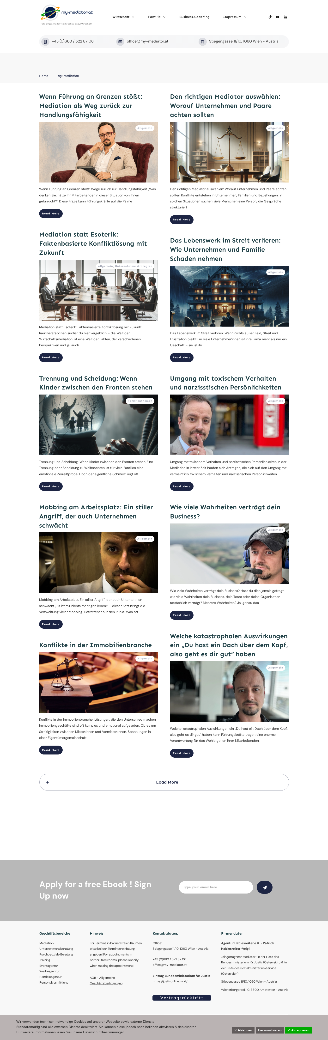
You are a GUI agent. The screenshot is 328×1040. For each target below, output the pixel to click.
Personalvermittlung (53, 982)
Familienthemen (140, 400)
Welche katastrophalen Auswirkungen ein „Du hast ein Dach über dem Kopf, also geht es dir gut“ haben (229, 645)
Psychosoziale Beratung (56, 954)
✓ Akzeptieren (298, 1030)
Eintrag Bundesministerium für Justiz (181, 976)
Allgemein (144, 128)
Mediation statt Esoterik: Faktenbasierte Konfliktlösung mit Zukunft (93, 243)
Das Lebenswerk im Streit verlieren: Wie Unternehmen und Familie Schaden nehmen (225, 249)
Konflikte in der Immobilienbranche (95, 645)
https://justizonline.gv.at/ (170, 981)
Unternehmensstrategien (133, 266)
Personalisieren (270, 1030)
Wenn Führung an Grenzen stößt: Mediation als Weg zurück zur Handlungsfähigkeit (90, 106)
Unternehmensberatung (56, 949)
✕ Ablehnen (243, 1030)
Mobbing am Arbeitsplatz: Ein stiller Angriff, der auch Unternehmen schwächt (96, 516)
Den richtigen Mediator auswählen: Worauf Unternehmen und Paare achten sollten (225, 106)
